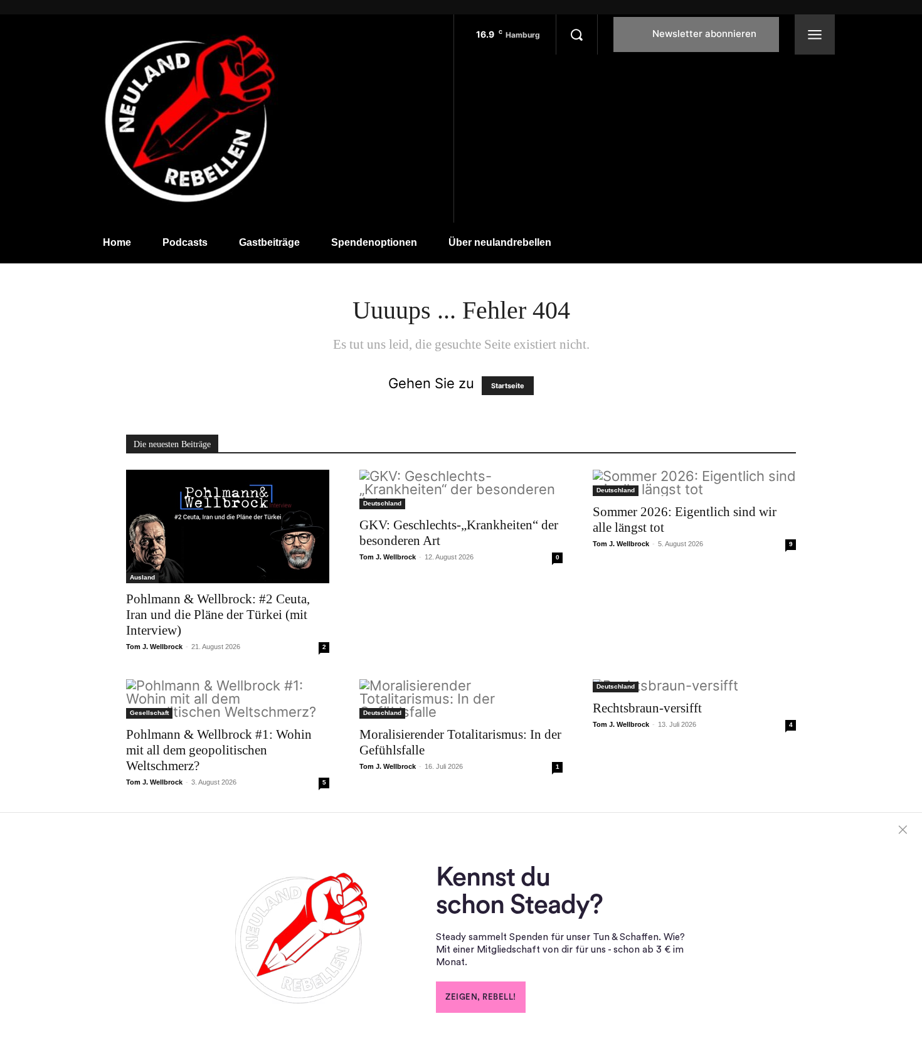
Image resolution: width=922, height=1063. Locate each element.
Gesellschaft (149, 712)
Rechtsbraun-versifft (647, 708)
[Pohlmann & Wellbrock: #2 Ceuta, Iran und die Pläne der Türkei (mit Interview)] (227, 526)
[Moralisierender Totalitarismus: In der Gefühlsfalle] (461, 699)
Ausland (142, 577)
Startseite (507, 385)
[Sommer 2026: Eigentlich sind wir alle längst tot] (694, 483)
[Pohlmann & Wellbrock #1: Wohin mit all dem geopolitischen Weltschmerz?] (227, 699)
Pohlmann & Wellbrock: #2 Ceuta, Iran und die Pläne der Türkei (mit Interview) (218, 614)
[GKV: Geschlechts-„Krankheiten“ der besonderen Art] (461, 489)
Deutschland (382, 503)
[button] (576, 34)
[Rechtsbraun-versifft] (694, 685)
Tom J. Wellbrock (154, 646)
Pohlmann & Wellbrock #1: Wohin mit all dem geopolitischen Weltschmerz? (219, 750)
